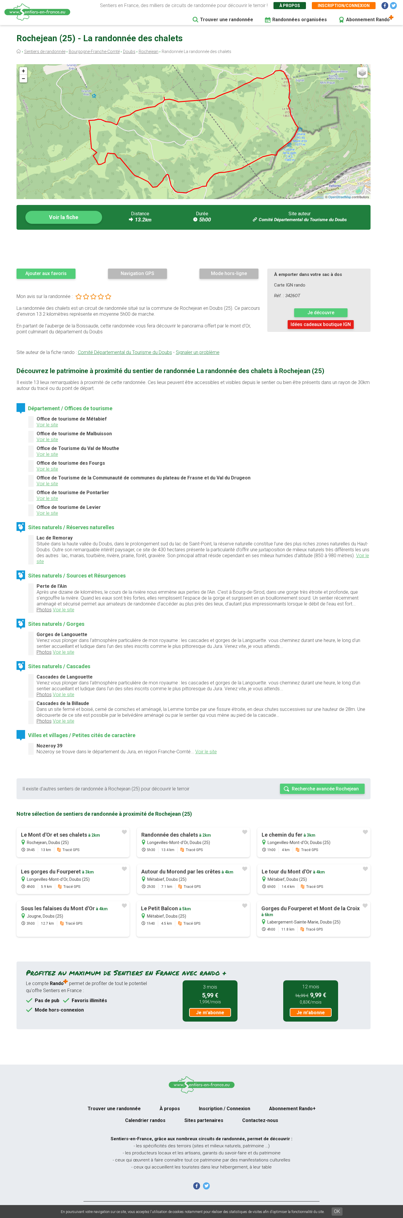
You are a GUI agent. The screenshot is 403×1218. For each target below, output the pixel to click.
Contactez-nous (260, 1120)
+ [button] (23, 71)
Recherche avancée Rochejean (325, 789)
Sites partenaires (203, 1120)
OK (337, 1211)
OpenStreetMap (339, 196)
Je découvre (320, 312)
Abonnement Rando (368, 19)
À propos (289, 5)
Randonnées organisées (299, 19)
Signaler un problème (197, 352)
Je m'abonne (210, 1012)
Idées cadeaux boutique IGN (321, 324)
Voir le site (47, 425)
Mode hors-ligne (229, 273)
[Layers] (362, 72)
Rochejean (148, 51)
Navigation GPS (137, 273)
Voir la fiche (63, 217)
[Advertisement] (194, 249)
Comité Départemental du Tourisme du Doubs (303, 219)
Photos (44, 610)
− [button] (23, 78)
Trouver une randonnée (226, 19)
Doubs (129, 51)
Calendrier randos (145, 1120)
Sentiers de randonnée (44, 51)
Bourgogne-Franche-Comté (94, 51)
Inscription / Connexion (224, 1108)
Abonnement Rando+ (292, 1108)
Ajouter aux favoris (46, 273)
